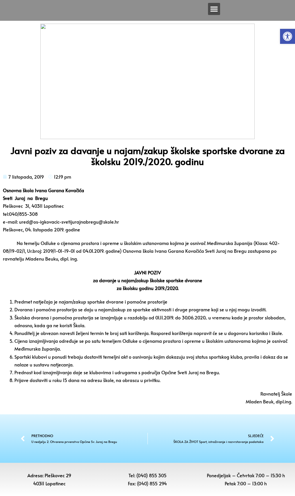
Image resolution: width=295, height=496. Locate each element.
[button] (287, 36)
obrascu (130, 380)
